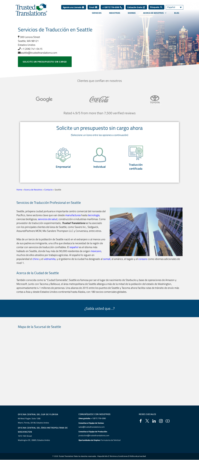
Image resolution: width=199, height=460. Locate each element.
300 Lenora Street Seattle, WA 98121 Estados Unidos (29, 41)
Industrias (114, 12)
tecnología (94, 215)
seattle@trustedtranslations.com (39, 53)
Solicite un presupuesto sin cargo (45, 61)
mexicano (96, 251)
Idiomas (132, 12)
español (74, 247)
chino (36, 259)
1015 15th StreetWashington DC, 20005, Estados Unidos (34, 438)
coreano (142, 259)
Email (92, 7)
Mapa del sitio (102, 456)
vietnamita (50, 259)
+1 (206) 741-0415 (31, 49)
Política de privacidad (138, 456)
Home (19, 189)
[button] (63, 158)
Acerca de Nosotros (153, 12)
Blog (176, 12)
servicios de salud (47, 219)
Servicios (97, 12)
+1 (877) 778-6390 (111, 7)
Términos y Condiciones (119, 456)
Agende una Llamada (72, 7)
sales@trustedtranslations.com (92, 426)
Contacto (48, 189)
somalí (106, 259)
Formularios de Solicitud (110, 440)
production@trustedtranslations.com (94, 435)
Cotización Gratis (135, 7)
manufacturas (73, 215)
